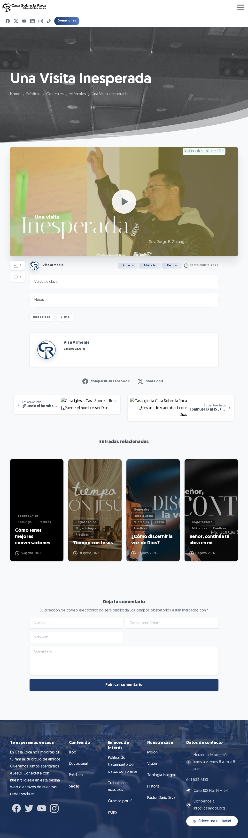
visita (65, 317)
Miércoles (78, 94)
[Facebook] (8, 21)
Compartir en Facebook (110, 381)
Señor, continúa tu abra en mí (209, 540)
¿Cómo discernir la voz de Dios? (151, 540)
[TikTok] (49, 21)
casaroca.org (74, 349)
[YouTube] (24, 21)
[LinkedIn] (32, 21)
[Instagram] (41, 21)
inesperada (42, 317)
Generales (55, 94)
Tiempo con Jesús (93, 543)
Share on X (154, 381)
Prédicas (33, 94)
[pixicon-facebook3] (16, 808)
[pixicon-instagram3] (54, 808)
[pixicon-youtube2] (41, 808)
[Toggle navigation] (241, 7)
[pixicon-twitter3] (29, 808)
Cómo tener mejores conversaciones (32, 537)
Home (15, 94)
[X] (16, 21)
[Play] (124, 202)
